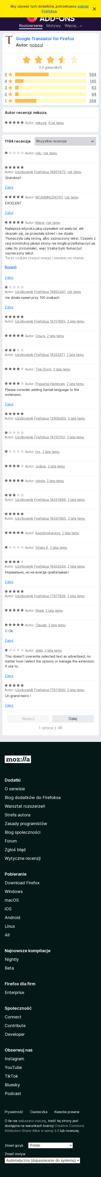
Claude (41, 625)
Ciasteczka (38, 1112)
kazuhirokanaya (47, 533)
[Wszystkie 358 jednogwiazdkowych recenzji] (50, 101)
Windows (14, 891)
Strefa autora (17, 814)
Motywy (53, 25)
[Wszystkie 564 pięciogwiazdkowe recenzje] (50, 74)
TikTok (11, 1076)
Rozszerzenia (31, 25)
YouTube (13, 1067)
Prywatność (14, 1112)
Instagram (14, 1058)
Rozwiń (10, 267)
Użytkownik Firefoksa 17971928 (40, 596)
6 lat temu (56, 123)
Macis (39, 223)
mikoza (41, 123)
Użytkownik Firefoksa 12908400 (40, 418)
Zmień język (14, 1145)
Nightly (12, 959)
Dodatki (13, 780)
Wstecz (28, 718)
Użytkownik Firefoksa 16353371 (40, 355)
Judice (40, 466)
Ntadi (39, 610)
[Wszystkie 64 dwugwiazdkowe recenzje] (50, 94)
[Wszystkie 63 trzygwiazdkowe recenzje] (50, 88)
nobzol (36, 45)
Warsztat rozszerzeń (25, 806)
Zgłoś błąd (15, 849)
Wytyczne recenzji (23, 858)
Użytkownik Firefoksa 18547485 (40, 518)
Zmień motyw (15, 1154)
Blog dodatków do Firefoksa (33, 797)
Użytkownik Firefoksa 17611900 (40, 690)
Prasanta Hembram (50, 384)
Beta (9, 968)
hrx (37, 452)
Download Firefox (22, 882)
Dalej (73, 718)
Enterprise (14, 992)
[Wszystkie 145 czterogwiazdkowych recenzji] (50, 81)
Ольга (40, 336)
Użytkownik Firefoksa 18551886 (40, 500)
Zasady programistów (26, 823)
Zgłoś (9, 187)
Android (12, 917)
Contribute (15, 1025)
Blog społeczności (22, 832)
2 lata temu (75, 321)
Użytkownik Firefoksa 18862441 (40, 292)
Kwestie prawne (66, 1112)
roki (38, 153)
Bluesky (12, 1084)
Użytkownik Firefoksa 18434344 (40, 566)
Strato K (41, 548)
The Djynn (43, 369)
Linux (10, 926)
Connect (13, 1016)
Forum (11, 840)
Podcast (13, 1093)
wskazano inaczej (32, 1121)
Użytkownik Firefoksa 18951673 (40, 172)
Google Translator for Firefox (45, 38)
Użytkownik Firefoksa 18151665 (40, 321)
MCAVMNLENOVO (49, 197)
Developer (15, 1034)
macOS (12, 900)
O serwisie (15, 788)
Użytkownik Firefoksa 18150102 (40, 437)
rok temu (50, 153)
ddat (39, 650)
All (7, 934)
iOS (8, 908)
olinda (40, 481)
